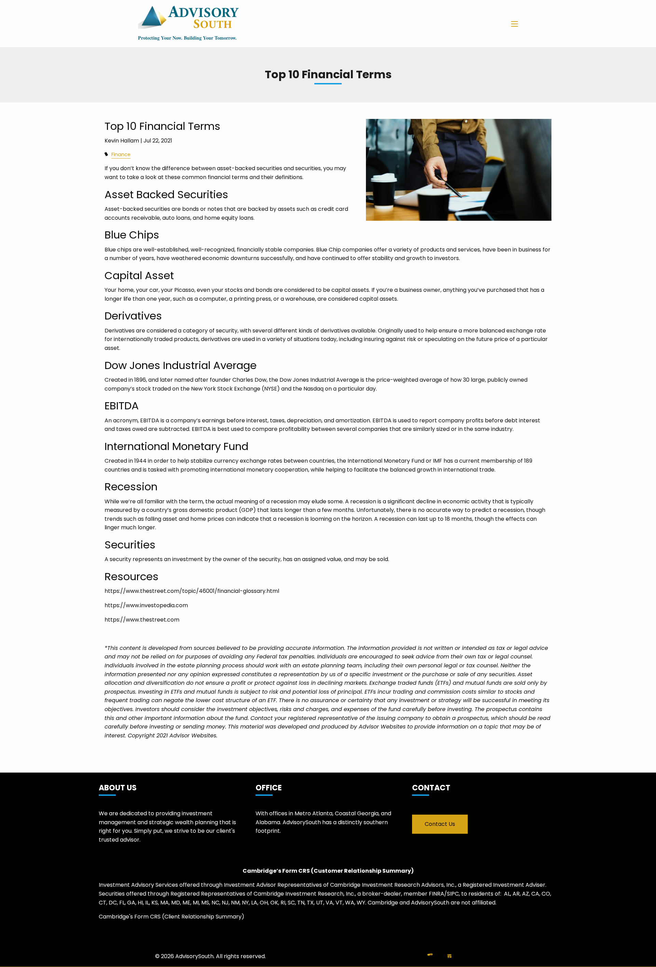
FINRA (436, 894)
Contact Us (440, 824)
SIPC (453, 894)
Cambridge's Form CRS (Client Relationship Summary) (171, 917)
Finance (121, 154)
